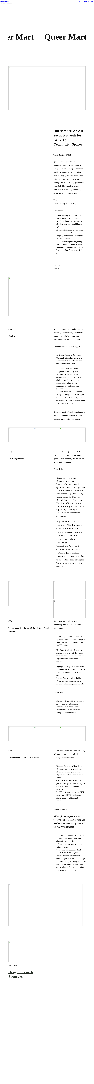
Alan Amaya (4, 1)
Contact (91, 1)
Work (80, 1)
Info (85, 1)
